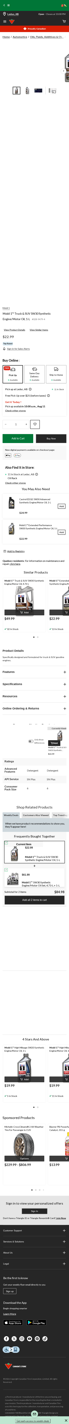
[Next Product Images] (63, 71)
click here (15, 563)
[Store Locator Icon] (4, 14)
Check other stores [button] (15, 410)
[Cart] (64, 21)
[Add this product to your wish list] (35, 424)
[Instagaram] (21, 1338)
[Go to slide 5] (52, 90)
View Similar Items (39, 329)
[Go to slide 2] (27, 90)
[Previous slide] (4, 5)
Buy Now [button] (51, 438)
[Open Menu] (5, 22)
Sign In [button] (34, 1211)
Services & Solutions (13, 1241)
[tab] (12, 374)
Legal (6, 1263)
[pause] (8, 5)
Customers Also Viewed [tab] (36, 815)
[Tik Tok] (44, 1338)
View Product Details (14, 329)
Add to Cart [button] (18, 438)
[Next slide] (64, 5)
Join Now (61, 1218)
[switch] (32, 741)
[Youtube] (29, 1338)
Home (6, 36)
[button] (29, 389)
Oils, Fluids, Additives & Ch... (47, 36)
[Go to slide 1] (16, 90)
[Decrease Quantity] (5, 424)
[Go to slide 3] (38, 90)
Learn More (9, 1313)
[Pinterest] (37, 1338)
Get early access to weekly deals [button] (33, 1421)
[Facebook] (6, 1338)
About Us (8, 1252)
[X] (14, 1338)
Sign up (10, 1291)
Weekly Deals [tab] (11, 815)
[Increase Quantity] (26, 424)
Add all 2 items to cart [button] (34, 900)
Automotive (20, 36)
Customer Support (12, 1230)
